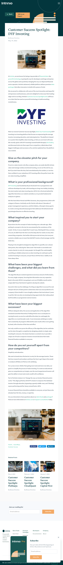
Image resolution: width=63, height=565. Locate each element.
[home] (7, 3)
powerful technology (14, 79)
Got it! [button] (54, 562)
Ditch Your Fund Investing (43, 131)
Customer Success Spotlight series (37, 96)
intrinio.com (29, 399)
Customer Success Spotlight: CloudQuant (30, 481)
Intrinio (12, 76)
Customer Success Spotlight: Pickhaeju (13, 481)
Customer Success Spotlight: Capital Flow (46, 481)
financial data (44, 76)
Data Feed (15, 533)
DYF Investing (12, 185)
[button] (58, 3)
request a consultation (41, 399)
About (44, 533)
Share (34, 446)
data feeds (40, 397)
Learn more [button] (46, 562)
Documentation (37, 533)
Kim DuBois (49, 142)
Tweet (43, 446)
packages (49, 397)
